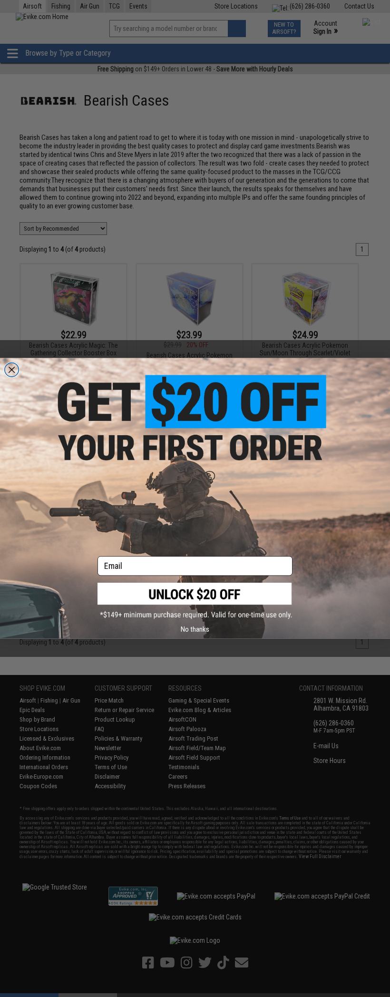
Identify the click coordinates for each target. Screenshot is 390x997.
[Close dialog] (12, 370)
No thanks (195, 629)
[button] (195, 601)
